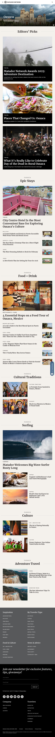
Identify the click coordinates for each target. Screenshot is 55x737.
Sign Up (35, 687)
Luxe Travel (30, 616)
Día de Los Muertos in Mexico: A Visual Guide (40, 405)
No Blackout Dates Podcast (35, 716)
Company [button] (7, 702)
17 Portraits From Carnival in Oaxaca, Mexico (39, 388)
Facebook (4, 696)
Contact (21, 729)
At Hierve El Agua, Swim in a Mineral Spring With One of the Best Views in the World (40, 575)
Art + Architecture (34, 522)
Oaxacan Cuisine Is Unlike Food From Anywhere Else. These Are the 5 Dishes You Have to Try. (20, 335)
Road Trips (5, 634)
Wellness (5, 637)
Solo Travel (30, 624)
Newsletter (30, 705)
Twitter (22, 696)
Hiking (31, 571)
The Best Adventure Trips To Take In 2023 (39, 591)
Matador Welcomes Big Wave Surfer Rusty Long (26, 466)
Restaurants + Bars (10, 312)
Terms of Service (29, 729)
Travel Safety (31, 652)
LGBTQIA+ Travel (31, 632)
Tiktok (11, 696)
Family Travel (31, 621)
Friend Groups (31, 626)
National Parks (6, 624)
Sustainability (31, 649)
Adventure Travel (27, 563)
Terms (16, 691)
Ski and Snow (6, 629)
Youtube (15, 696)
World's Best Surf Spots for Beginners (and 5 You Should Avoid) (39, 495)
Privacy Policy (23, 691)
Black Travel (31, 629)
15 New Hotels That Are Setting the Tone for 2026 (20, 261)
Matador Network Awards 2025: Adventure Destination (24, 72)
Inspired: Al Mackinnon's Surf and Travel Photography (40, 477)
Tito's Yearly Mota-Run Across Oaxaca (16, 353)
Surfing (27, 425)
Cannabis (5, 350)
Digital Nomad (31, 637)
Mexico (17, 20)
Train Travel (6, 621)
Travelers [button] (32, 702)
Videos (29, 710)
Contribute (30, 718)
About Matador (7, 705)
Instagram (7, 696)
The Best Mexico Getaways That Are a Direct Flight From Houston (20, 243)
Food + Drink (27, 276)
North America (8, 20)
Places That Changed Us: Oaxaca (24, 118)
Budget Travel (31, 634)
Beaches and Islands (8, 323)
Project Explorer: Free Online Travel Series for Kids (39, 543)
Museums (5, 654)
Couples (30, 618)
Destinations (31, 708)
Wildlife (4, 632)
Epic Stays (27, 181)
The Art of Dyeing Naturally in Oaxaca (39, 526)
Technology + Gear (32, 654)
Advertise (5, 710)
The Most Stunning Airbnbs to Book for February (20, 252)
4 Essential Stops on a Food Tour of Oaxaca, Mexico (26, 317)
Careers (5, 708)
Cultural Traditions (27, 377)
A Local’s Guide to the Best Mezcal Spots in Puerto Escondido (21, 326)
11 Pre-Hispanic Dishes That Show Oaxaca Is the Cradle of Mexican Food (20, 344)
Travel (6, 68)
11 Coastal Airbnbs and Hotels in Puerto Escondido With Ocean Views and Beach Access (21, 234)
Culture (27, 515)
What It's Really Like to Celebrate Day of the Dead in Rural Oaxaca (25, 162)
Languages (5, 652)
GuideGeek (30, 721)
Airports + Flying (8, 240)
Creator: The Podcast (33, 713)
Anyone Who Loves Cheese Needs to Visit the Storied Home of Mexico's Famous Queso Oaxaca (21, 362)
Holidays (31, 401)
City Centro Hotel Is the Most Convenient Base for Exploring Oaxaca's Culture (23, 223)
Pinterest (18, 696)
